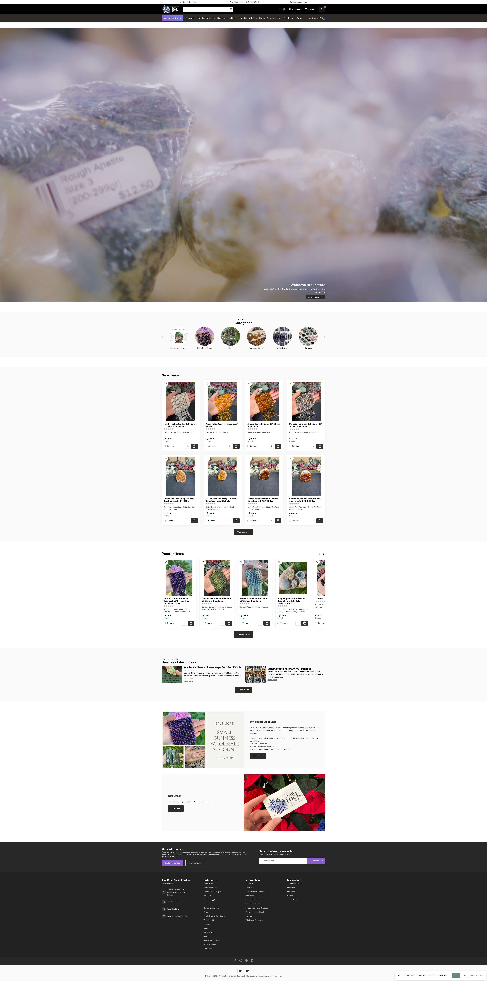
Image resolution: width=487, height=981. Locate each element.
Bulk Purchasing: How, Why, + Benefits (289, 668)
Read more (188, 681)
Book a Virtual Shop (212, 940)
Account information (295, 883)
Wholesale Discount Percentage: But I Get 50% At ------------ (212, 668)
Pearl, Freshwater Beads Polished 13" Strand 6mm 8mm (180, 425)
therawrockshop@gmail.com (178, 916)
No (465, 975)
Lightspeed (250, 976)
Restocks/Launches (211, 908)
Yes (456, 975)
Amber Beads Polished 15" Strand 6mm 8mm (263, 425)
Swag (206, 912)
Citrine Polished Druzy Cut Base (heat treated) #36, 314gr (221, 500)
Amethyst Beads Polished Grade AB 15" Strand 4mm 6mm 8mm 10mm (176, 600)
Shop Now (175, 808)
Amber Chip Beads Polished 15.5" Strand (222, 425)
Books (206, 936)
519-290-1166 (173, 902)
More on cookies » (476, 975)
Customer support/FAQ (254, 912)
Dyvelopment (277, 976)
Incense (207, 924)
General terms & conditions (256, 892)
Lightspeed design (263, 976)
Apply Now (258, 756)
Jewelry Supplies (210, 900)
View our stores (195, 863)
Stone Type (208, 883)
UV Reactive (209, 932)
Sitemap (248, 916)
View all (242, 689)
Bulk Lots (207, 896)
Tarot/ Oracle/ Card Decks (214, 916)
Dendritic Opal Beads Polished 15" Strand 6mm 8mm (305, 425)
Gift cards (190, 18)
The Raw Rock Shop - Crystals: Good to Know (260, 18)
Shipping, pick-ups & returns (256, 908)
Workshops (208, 948)
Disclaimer (249, 896)
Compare (170, 446)
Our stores (288, 18)
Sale (205, 904)
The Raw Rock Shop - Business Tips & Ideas (217, 18)
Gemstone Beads (210, 887)
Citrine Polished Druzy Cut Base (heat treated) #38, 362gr (304, 500)
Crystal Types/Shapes (212, 892)
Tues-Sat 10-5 (173, 909)
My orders (291, 887)
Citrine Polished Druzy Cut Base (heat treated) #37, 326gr (262, 500)
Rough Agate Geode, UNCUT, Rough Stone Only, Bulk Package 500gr (291, 600)
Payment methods (252, 904)
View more (242, 532)
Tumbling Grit (209, 920)
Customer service (172, 863)
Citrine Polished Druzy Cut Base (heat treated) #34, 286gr (179, 500)
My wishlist (291, 892)
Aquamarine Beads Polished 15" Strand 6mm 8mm (253, 599)
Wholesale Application (254, 920)
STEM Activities (210, 944)
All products (292, 900)
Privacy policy (250, 900)
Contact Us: (250, 883)
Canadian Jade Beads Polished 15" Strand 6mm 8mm (216, 599)
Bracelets (207, 928)
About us (249, 887)
